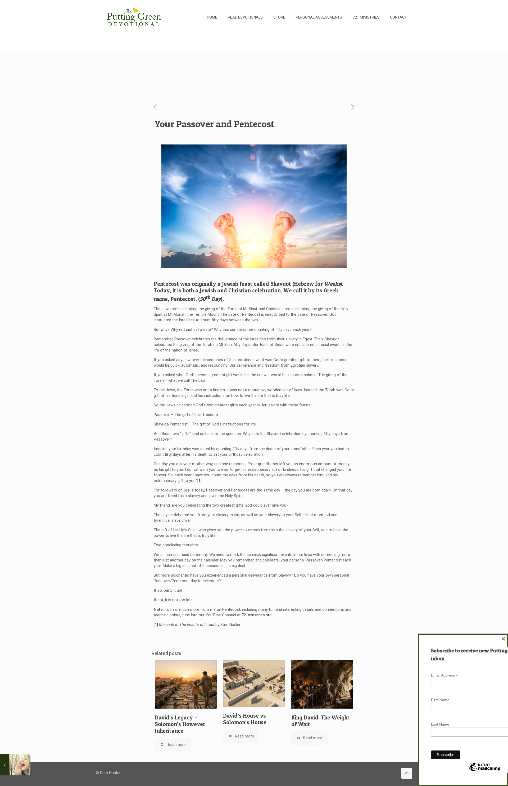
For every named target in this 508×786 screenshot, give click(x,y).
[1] (199, 480)
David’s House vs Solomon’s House (244, 719)
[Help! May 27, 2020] (15, 764)
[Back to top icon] (406, 773)
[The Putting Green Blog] (134, 17)
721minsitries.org (256, 615)
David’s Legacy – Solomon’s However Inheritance (180, 724)
